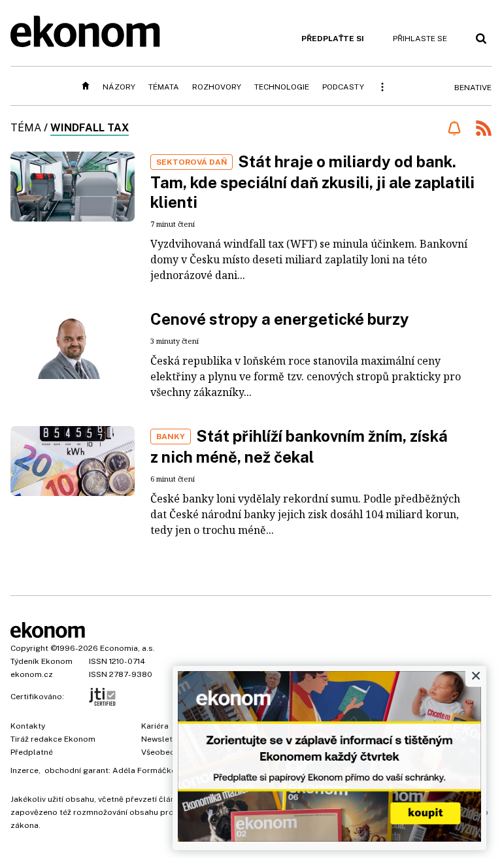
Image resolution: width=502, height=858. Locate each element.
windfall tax (89, 128)
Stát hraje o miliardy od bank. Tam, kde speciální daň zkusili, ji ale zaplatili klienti (312, 181)
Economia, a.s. (127, 648)
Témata (163, 86)
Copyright (29, 648)
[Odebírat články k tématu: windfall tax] (454, 128)
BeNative (473, 87)
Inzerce (24, 770)
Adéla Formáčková (148, 770)
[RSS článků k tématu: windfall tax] (484, 129)
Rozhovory (216, 86)
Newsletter (162, 739)
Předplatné (31, 752)
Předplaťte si (332, 38)
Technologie (281, 86)
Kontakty (27, 726)
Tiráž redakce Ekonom (52, 739)
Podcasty (343, 86)
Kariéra (155, 726)
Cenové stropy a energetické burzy (279, 319)
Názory (119, 86)
